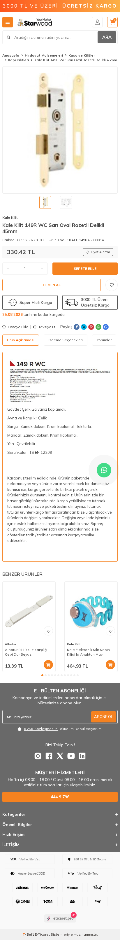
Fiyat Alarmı (100, 252)
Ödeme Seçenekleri (65, 340)
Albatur (10, 644)
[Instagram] (37, 756)
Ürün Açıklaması (20, 340)
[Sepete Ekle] (48, 664)
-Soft (28, 934)
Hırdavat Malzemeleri (44, 55)
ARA (107, 37)
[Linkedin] (82, 756)
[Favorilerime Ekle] (48, 631)
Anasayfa (10, 55)
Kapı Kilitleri (18, 60)
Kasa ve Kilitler (81, 55)
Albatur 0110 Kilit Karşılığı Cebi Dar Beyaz (26, 652)
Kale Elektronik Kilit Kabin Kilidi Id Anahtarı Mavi (88, 652)
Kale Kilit (10, 217)
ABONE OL (103, 716)
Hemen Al (52, 285)
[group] (60, 130)
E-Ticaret (42, 934)
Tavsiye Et (46, 327)
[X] (60, 756)
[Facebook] (49, 756)
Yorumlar (104, 340)
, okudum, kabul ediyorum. (63, 729)
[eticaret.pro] (60, 923)
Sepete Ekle (85, 268)
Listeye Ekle (17, 327)
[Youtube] (71, 756)
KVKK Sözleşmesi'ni (41, 729)
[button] (42, 675)
